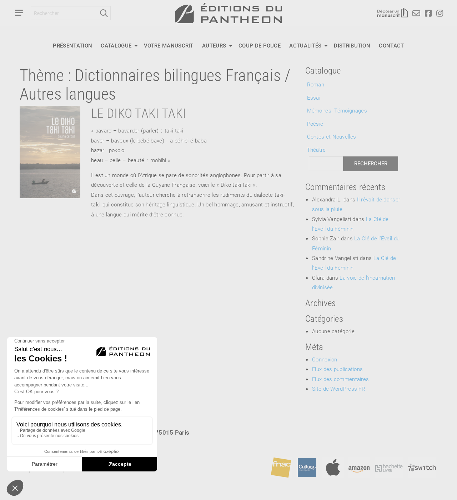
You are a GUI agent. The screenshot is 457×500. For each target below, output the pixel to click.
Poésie (315, 123)
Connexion (324, 359)
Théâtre (316, 149)
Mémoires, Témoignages (337, 110)
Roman (316, 84)
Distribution (352, 45)
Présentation (72, 45)
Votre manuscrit (169, 45)
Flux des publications (337, 368)
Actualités (305, 45)
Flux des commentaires (340, 378)
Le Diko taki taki (138, 112)
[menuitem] (72, 46)
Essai (314, 97)
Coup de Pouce (259, 45)
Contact (391, 45)
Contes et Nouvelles (331, 136)
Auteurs (214, 45)
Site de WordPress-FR (338, 388)
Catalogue (116, 45)
